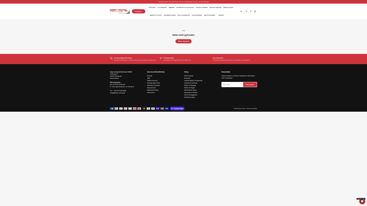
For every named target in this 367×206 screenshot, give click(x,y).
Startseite (152, 7)
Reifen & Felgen (228, 7)
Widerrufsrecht (152, 80)
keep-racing (241, 108)
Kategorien (138, 11)
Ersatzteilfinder (209, 15)
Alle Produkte (162, 7)
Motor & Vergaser (215, 7)
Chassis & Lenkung (202, 7)
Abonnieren (250, 84)
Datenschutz (151, 88)
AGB (148, 78)
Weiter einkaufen (183, 41)
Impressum (151, 92)
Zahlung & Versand (153, 85)
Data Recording (197, 15)
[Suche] (246, 11)
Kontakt (221, 15)
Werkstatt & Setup (156, 15)
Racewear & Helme (170, 15)
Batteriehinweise (153, 90)
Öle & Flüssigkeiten (183, 15)
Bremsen (171, 7)
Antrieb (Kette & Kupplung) (185, 7)
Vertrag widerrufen (153, 83)
